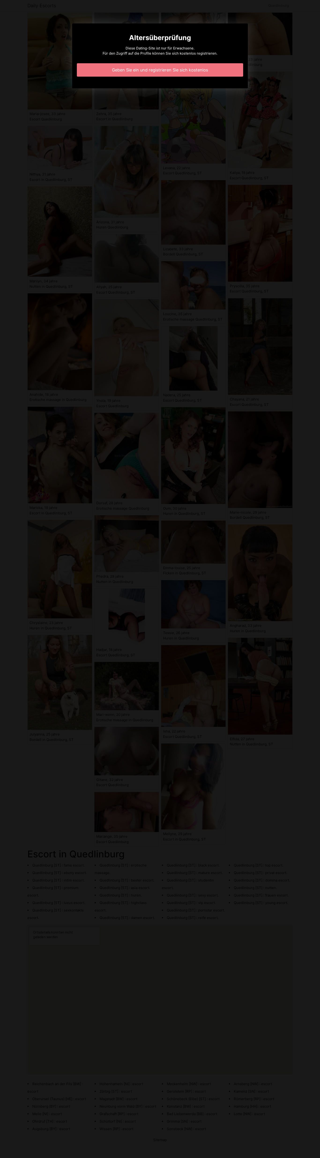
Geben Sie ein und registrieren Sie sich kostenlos (160, 69)
